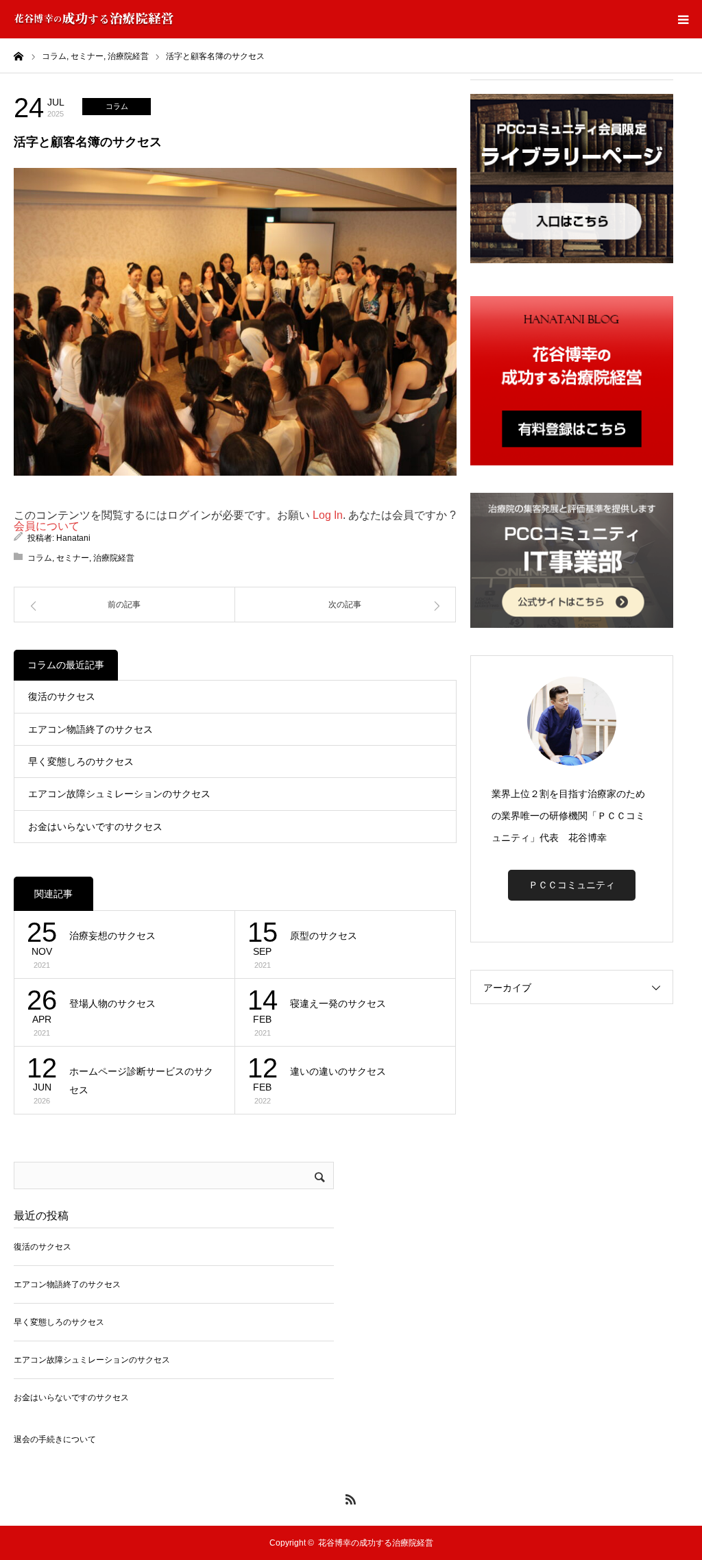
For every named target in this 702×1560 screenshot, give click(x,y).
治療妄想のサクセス (112, 935)
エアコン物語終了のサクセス (90, 729)
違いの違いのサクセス (338, 1071)
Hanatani (73, 538)
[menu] (683, 19)
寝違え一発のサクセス (338, 1003)
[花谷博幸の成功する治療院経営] (94, 19)
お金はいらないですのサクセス (95, 826)
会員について (47, 526)
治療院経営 (113, 558)
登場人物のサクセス (112, 1003)
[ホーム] (18, 55)
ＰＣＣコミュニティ (572, 884)
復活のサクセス (61, 696)
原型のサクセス (323, 935)
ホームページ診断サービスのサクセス (141, 1080)
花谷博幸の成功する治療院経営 (375, 1543)
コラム (117, 106)
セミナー (72, 558)
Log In (328, 515)
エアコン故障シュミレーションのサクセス (119, 793)
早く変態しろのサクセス (81, 761)
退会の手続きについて (55, 1439)
